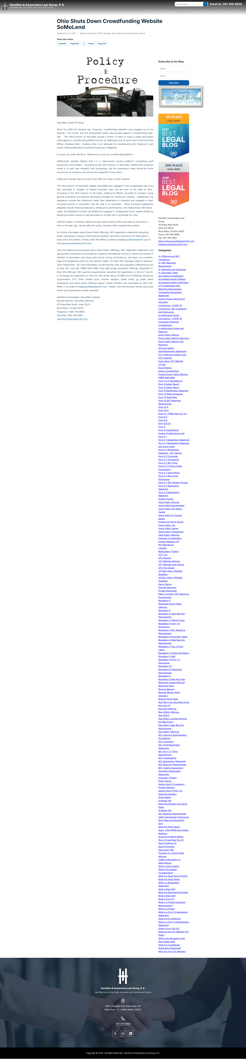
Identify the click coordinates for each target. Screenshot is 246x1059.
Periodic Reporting (167, 587)
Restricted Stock (166, 686)
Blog (221, 11)
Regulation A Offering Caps (171, 620)
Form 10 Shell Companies (170, 394)
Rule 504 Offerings (167, 709)
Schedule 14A (164, 800)
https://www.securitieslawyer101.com (176, 241)
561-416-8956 (232, 4)
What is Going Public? (169, 866)
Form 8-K (162, 420)
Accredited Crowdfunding (170, 276)
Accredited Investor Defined (171, 279)
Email (91, 43)
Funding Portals (165, 499)
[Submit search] (205, 4)
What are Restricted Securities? (173, 892)
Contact (237, 11)
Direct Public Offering (168, 335)
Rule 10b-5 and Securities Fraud (173, 702)
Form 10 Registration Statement (173, 390)
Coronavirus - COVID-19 (170, 305)
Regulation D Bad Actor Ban (171, 679)
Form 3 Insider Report (168, 384)
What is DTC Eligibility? (169, 918)
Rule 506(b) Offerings (168, 712)
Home (149, 11)
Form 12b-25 (164, 423)
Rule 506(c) (164, 715)
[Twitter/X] (115, 1034)
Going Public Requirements (171, 505)
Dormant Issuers (166, 348)
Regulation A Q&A (166, 656)
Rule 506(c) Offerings (168, 731)
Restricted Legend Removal (171, 682)
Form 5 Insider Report (168, 387)
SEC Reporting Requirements (172, 764)
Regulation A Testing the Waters (173, 653)
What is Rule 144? (166, 889)
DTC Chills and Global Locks (172, 354)
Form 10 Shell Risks (167, 397)
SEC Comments (165, 741)
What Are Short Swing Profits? (173, 876)
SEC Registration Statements (172, 761)
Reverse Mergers (166, 689)
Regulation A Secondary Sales (172, 636)
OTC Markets (164, 558)
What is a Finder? (166, 909)
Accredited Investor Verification (173, 282)
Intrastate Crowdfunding (170, 538)
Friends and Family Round (170, 522)
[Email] (123, 1034)
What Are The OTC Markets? (172, 951)
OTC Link (162, 554)
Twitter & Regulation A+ (169, 859)
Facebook (74, 43)
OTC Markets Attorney (169, 561)
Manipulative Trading (168, 551)
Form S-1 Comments (168, 456)
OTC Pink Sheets (166, 568)
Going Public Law (166, 525)
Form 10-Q (163, 410)
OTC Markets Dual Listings (171, 564)
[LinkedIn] (131, 1034)
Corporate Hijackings (168, 322)
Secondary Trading (167, 777)
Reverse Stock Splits (168, 699)
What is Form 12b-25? (169, 928)
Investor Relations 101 (168, 541)
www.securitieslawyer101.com (76, 243)
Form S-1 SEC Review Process (173, 482)
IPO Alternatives (166, 545)
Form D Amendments (168, 430)
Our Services (185, 11)
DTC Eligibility (165, 358)
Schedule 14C (165, 810)
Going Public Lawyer (168, 528)
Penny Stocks (164, 584)
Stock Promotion (166, 846)
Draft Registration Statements (172, 351)
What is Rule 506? (167, 895)
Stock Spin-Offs (166, 850)
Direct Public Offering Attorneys (173, 338)
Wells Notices (164, 863)
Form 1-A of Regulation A (170, 381)
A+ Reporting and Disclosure (172, 269)
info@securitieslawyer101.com (133, 239)
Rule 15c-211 (164, 705)
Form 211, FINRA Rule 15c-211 (172, 413)
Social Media (164, 797)
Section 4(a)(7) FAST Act (170, 791)
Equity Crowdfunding (168, 371)
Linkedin (162, 548)
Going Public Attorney (169, 502)
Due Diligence (165, 367)
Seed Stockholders (167, 794)
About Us (165, 11)
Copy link (102, 43)
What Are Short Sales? (169, 827)
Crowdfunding (165, 325)
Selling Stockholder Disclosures (173, 817)
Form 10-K (163, 407)
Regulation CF (165, 666)
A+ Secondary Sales (168, 272)
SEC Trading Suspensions (170, 768)
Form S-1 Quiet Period (169, 472)
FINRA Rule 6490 (166, 377)
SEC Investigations (167, 758)
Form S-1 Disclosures (168, 459)
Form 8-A (162, 417)
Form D (161, 427)
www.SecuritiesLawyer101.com (72, 319)
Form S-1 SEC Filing (167, 463)
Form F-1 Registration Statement (173, 440)
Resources (205, 11)
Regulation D (164, 676)
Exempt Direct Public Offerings (173, 374)
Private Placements (167, 591)
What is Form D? (166, 899)
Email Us (215, 4)
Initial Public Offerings (168, 535)
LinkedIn (62, 43)
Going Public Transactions (170, 531)
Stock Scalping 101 (167, 843)
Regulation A (164, 600)
